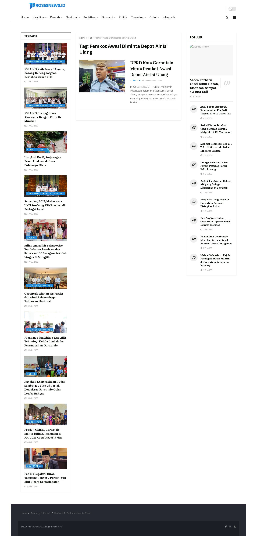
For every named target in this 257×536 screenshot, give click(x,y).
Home (25, 17)
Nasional (71, 17)
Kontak (47, 513)
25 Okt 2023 (150, 80)
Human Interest (36, 149)
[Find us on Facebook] (226, 527)
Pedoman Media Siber (78, 513)
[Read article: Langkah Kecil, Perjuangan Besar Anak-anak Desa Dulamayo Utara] (45, 142)
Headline (38, 17)
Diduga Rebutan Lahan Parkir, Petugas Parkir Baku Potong (214, 166)
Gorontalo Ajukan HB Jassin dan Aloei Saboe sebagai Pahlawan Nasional (43, 297)
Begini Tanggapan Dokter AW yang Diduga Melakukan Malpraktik (215, 184)
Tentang (35, 513)
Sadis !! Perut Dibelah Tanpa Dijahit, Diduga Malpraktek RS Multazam (215, 129)
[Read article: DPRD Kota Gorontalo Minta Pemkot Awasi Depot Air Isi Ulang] (102, 76)
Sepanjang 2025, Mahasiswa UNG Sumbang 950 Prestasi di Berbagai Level (44, 205)
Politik (123, 17)
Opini (152, 17)
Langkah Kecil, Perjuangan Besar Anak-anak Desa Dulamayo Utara (42, 161)
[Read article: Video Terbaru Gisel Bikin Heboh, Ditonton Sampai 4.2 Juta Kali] (211, 60)
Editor (137, 80)
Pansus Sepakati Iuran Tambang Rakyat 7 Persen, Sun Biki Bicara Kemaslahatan (45, 477)
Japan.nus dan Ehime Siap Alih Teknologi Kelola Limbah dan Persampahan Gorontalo (45, 341)
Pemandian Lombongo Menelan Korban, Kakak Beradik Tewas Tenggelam (216, 240)
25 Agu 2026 (32, 81)
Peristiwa (89, 17)
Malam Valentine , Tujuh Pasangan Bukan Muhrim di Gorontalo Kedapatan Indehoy (215, 260)
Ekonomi (107, 17)
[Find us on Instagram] (230, 527)
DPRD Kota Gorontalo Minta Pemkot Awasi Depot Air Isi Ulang (151, 68)
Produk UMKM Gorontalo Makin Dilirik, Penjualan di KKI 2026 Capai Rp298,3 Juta (43, 433)
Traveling (137, 17)
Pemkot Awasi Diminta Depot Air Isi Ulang (115, 37)
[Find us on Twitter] (235, 527)
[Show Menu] (234, 17)
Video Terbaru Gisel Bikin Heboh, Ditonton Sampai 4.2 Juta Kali (204, 86)
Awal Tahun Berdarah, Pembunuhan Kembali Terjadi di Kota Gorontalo (215, 110)
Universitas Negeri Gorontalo (45, 61)
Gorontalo (34, 422)
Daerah (55, 17)
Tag (90, 37)
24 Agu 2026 (32, 442)
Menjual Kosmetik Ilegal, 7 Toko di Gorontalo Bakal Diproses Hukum (216, 147)
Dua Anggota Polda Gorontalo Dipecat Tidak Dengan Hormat (215, 221)
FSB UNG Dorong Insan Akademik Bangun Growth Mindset (42, 117)
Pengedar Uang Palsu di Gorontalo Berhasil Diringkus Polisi (214, 203)
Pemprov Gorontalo (39, 285)
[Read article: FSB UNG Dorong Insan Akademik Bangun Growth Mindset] (45, 97)
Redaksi (58, 513)
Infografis (168, 17)
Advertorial (34, 466)
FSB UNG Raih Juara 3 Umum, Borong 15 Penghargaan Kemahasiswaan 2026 (44, 73)
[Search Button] (227, 17)
